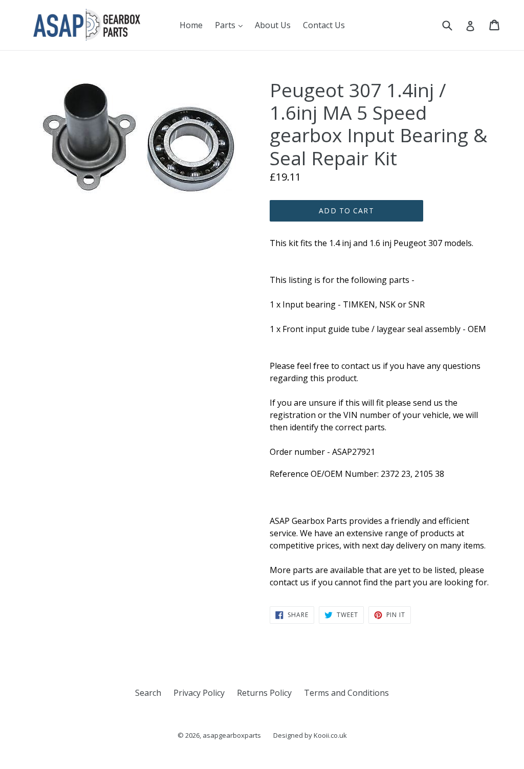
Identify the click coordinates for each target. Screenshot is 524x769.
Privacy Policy (199, 692)
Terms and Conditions (346, 692)
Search (148, 692)
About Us (273, 25)
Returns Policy (264, 692)
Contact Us (324, 25)
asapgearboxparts (232, 735)
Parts (231, 25)
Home (191, 25)
